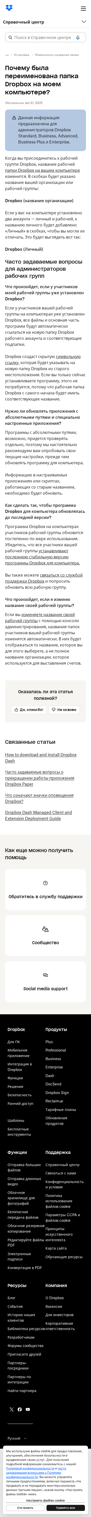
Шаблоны (16, 1120)
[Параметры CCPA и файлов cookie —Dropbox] (45, 1480)
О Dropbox (55, 1298)
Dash (50, 1075)
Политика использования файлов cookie (59, 1201)
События (15, 1306)
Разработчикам (21, 1337)
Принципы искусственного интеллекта (59, 1234)
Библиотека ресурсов (26, 1328)
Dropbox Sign (57, 1092)
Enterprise (54, 1067)
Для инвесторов (60, 1315)
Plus (49, 1042)
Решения (15, 1086)
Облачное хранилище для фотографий (21, 1198)
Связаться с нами (61, 1173)
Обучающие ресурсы (64, 1257)
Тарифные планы (61, 1109)
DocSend (53, 1084)
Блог (11, 1298)
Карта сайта (56, 1248)
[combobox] (45, 37)
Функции (15, 1078)
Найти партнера (22, 1390)
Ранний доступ (20, 1103)
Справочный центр (23, 22)
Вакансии (54, 1306)
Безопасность (20, 1095)
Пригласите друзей (24, 1354)
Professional (56, 1050)
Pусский (14, 1438)
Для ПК (14, 1042)
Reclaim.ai (54, 1101)
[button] (10, 37)
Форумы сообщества (25, 1345)
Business (53, 1059)
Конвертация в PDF (25, 1268)
